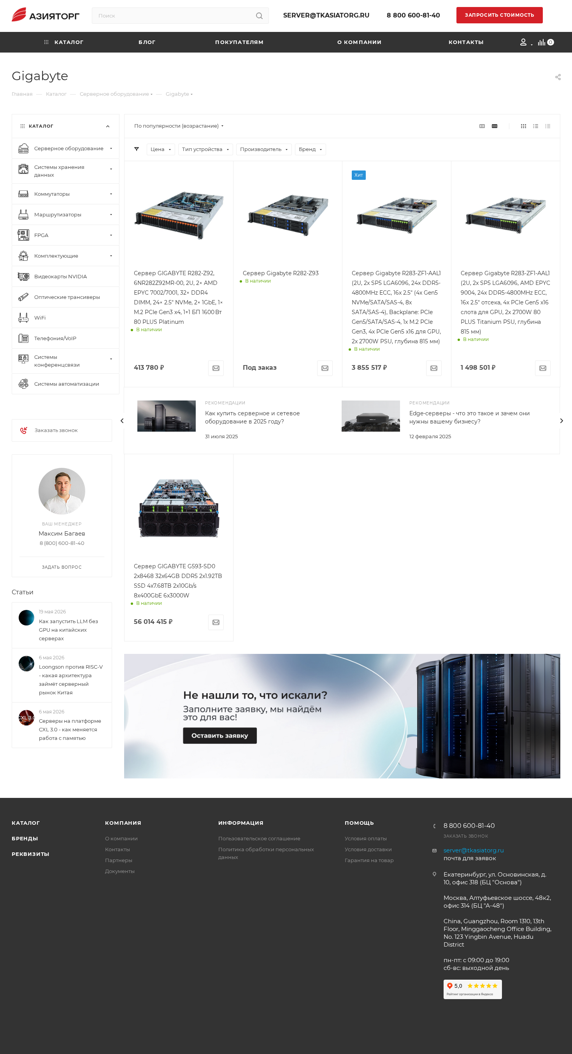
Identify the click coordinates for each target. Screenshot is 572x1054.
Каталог (26, 823)
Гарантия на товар (369, 860)
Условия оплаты (366, 838)
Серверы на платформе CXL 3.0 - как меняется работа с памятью (70, 729)
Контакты (117, 849)
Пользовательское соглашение (259, 838)
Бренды (25, 838)
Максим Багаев (62, 533)
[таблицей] (547, 125)
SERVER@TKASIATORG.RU (326, 15)
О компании (121, 838)
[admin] (524, 43)
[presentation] (122, 421)
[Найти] (259, 15)
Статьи (22, 592)
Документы (120, 871)
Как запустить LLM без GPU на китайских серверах (68, 629)
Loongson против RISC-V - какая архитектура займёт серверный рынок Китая (71, 680)
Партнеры (118, 860)
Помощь (359, 823)
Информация (241, 823)
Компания (123, 823)
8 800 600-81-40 (413, 15)
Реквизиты (30, 854)
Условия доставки (368, 849)
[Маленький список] (482, 125)
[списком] (535, 125)
